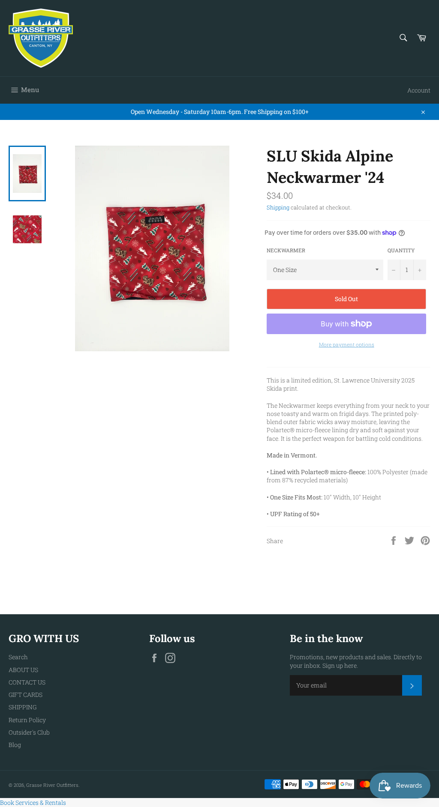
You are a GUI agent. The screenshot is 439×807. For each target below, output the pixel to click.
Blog (15, 745)
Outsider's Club (29, 732)
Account (418, 90)
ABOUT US (23, 670)
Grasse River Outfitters (52, 785)
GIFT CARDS (25, 694)
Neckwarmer (286, 250)
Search (18, 657)
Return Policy (27, 720)
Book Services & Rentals (33, 802)
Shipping (278, 207)
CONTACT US (27, 682)
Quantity (401, 250)
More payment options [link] (346, 344)
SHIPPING (22, 707)
